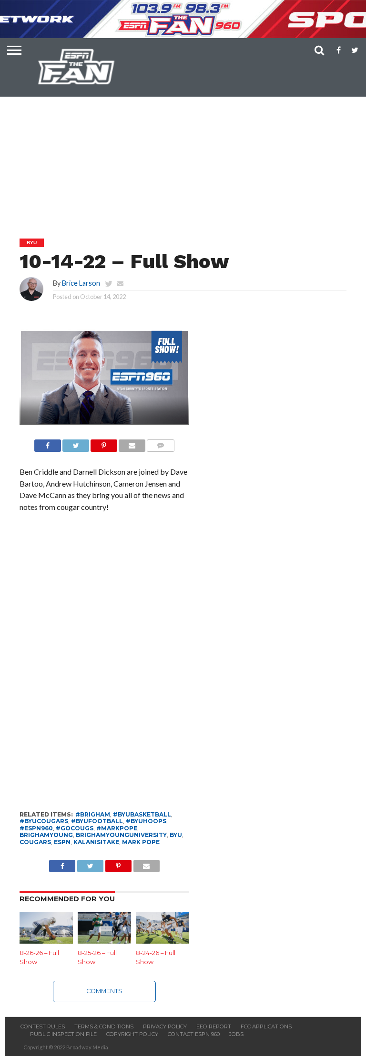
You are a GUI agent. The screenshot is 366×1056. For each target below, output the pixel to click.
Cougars (35, 842)
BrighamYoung (46, 834)
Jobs (236, 1034)
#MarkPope (116, 828)
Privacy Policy (165, 1026)
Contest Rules (42, 1026)
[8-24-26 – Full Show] (162, 940)
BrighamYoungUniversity (121, 834)
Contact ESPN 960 (194, 1034)
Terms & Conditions (103, 1026)
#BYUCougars (44, 821)
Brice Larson (81, 283)
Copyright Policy (132, 1034)
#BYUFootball (97, 821)
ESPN (62, 842)
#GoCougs (74, 828)
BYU (176, 834)
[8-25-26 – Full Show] (104, 940)
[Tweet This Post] (75, 443)
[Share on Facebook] (47, 443)
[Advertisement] (185, 143)
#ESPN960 (36, 828)
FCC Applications (266, 1026)
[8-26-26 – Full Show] (46, 940)
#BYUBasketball (142, 814)
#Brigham (92, 814)
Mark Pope (141, 842)
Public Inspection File (63, 1034)
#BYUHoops (146, 821)
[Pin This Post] (104, 443)
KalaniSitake (96, 842)
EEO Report (213, 1026)
